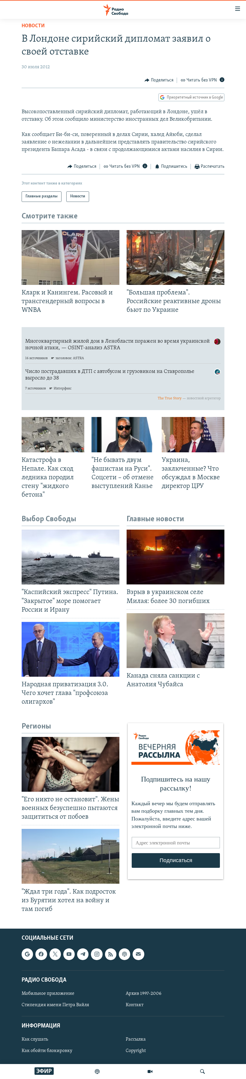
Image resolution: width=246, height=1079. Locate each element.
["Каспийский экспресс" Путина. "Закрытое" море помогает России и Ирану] (70, 557)
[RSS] (110, 954)
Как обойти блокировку (47, 1050)
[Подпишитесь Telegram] (82, 954)
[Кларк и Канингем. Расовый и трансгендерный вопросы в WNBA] (70, 257)
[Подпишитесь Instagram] (96, 954)
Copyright (136, 1050)
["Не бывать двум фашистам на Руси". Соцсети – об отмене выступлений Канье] (123, 434)
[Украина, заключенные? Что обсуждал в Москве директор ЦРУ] (193, 434)
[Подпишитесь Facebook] (41, 954)
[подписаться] (138, 954)
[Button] (159, 80)
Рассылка (136, 1039)
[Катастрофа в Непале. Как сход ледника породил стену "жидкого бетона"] (53, 434)
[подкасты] (97, 1071)
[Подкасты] (124, 954)
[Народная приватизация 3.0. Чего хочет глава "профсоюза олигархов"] (70, 649)
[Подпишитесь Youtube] (69, 954)
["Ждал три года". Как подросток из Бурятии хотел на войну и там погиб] (70, 856)
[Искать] (203, 1071)
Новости (33, 26)
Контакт (134, 1005)
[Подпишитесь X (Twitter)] (55, 954)
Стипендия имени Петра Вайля (55, 1005)
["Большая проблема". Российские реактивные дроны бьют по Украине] (175, 257)
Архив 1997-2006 (143, 993)
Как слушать (35, 1039)
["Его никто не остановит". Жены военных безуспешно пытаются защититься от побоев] (70, 764)
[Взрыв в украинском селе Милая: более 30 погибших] (175, 557)
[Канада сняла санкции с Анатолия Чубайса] (175, 640)
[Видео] (150, 1071)
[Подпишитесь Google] (27, 954)
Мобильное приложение (48, 993)
